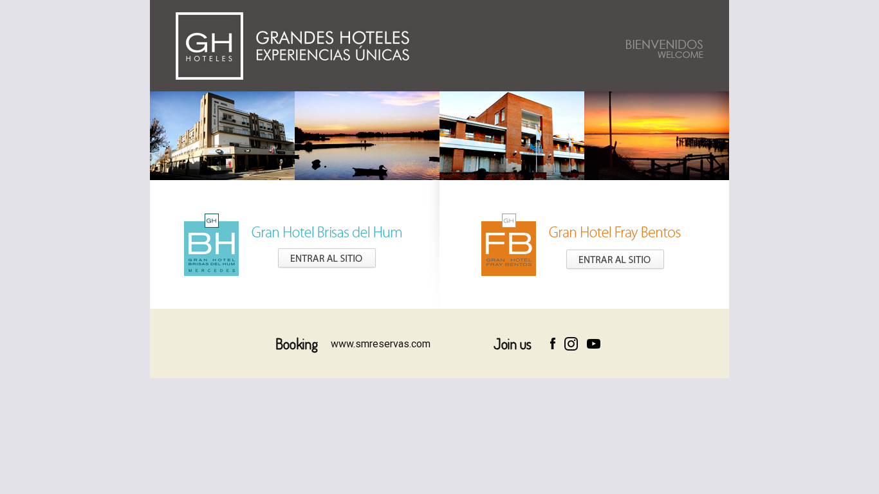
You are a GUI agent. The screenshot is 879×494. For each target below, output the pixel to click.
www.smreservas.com (380, 344)
